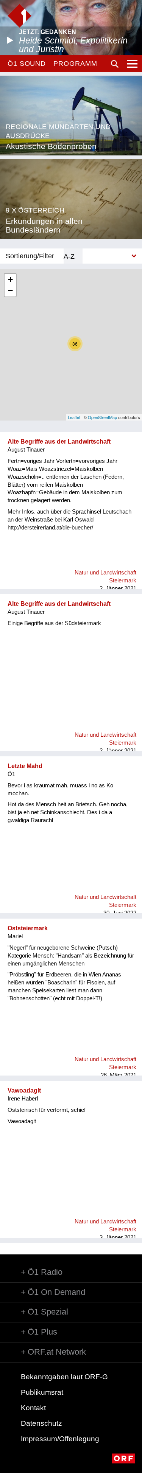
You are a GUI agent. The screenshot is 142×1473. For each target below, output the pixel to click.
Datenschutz (41, 1423)
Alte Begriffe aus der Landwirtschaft (59, 441)
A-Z (69, 256)
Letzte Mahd (25, 766)
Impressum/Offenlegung (60, 1439)
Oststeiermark (28, 928)
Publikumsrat (42, 1392)
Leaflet (74, 417)
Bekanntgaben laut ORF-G (64, 1377)
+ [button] (10, 279)
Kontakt (33, 1408)
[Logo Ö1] (19, 16)
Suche (115, 64)
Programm (75, 63)
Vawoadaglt (24, 1090)
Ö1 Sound (27, 63)
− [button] (10, 290)
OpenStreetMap (102, 417)
